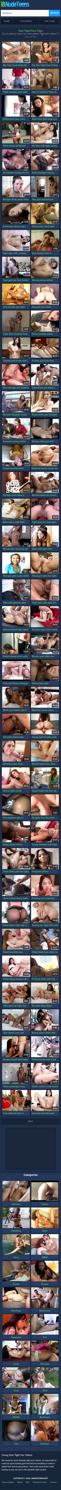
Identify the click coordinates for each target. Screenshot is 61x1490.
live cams (49, 21)
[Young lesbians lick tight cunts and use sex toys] (45, 831)
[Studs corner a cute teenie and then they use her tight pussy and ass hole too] (45, 1073)
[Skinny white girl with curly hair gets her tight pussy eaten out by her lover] (45, 428)
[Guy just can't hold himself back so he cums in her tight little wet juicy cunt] (45, 294)
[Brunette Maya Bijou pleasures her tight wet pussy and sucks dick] (45, 993)
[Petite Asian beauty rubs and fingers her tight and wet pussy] (16, 966)
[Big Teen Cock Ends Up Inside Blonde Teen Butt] (16, 52)
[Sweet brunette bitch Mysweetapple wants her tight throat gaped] (16, 455)
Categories (26, 21)
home (7, 21)
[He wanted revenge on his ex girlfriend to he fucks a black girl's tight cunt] (16, 159)
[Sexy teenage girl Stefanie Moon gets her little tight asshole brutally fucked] (16, 374)
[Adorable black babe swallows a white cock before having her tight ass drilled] (16, 724)
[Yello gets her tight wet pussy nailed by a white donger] (16, 993)
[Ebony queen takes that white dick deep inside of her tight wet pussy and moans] (45, 1020)
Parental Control (40, 1482)
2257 (28, 1482)
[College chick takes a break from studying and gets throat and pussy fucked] (16, 482)
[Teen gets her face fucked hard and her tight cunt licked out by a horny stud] (16, 267)
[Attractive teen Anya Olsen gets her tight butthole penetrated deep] (16, 751)
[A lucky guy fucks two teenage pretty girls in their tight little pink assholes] (45, 348)
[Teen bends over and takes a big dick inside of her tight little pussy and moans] (16, 1020)
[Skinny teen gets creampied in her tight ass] (45, 670)
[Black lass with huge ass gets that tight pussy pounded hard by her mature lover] (45, 106)
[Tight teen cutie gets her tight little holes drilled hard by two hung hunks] (45, 590)
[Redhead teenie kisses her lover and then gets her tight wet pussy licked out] (45, 455)
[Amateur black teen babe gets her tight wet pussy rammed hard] (16, 1046)
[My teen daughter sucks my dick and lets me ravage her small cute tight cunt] (16, 401)
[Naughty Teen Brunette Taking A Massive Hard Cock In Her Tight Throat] (45, 805)
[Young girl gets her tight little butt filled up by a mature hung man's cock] (45, 563)
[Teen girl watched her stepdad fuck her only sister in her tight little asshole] (45, 186)
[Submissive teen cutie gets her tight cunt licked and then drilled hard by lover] (16, 106)
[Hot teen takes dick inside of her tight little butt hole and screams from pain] (45, 616)
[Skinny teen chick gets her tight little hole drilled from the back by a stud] (45, 213)
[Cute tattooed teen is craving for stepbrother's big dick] (16, 1100)
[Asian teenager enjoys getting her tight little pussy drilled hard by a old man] (45, 159)
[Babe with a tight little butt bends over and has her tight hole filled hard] (16, 509)
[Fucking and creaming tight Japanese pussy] (45, 885)
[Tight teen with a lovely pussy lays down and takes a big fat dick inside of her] (16, 240)
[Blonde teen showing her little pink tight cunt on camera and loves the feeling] (16, 536)
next (30, 1121)
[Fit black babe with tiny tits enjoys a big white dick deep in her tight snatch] (45, 966)
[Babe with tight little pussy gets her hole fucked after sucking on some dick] (45, 536)
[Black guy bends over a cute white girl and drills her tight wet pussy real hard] (16, 697)
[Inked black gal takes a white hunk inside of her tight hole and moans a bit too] (45, 374)
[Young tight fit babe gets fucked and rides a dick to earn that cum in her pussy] (45, 724)
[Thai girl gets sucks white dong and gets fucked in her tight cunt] (16, 563)
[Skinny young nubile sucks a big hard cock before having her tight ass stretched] (45, 267)
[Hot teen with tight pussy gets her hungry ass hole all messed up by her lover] (45, 133)
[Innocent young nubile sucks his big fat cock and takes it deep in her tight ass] (16, 428)
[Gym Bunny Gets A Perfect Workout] (45, 240)
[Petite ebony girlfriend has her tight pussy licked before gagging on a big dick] (16, 133)
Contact (53, 1482)
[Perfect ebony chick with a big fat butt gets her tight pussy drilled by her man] (16, 643)
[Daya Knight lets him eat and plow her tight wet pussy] (45, 778)
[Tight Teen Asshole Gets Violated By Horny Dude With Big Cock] (16, 321)
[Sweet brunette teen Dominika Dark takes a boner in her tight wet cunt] (16, 939)
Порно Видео (8, 1482)
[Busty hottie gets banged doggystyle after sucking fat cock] (45, 401)
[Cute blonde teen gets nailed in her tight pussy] (16, 294)
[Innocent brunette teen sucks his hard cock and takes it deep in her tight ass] (45, 1100)
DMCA (20, 1482)
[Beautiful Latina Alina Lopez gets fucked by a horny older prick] (45, 697)
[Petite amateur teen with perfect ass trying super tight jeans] (16, 79)
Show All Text (30, 37)
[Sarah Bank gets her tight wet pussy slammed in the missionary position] (16, 858)
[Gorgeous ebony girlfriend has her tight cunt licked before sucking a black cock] (45, 858)
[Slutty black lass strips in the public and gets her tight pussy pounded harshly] (45, 939)
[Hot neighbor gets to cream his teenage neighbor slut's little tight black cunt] (16, 805)
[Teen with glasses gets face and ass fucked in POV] (16, 590)
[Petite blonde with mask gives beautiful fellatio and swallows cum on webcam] (45, 1046)
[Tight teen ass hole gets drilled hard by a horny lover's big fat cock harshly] (45, 509)
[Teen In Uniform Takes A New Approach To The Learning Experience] (45, 79)
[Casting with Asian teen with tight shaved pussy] (16, 348)
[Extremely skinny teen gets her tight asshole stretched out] (16, 213)
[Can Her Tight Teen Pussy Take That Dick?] (45, 52)
